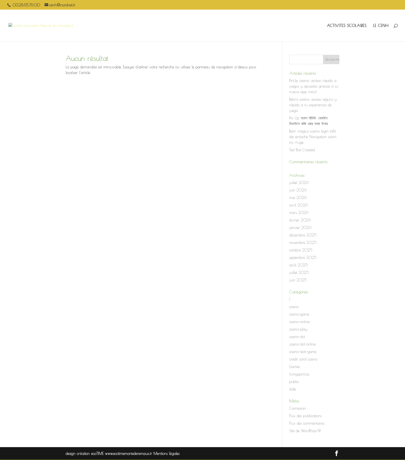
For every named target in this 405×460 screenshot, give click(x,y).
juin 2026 (298, 190)
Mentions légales (167, 453)
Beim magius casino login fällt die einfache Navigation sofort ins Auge (312, 136)
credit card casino (303, 359)
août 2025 (298, 265)
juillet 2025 (299, 272)
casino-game (299, 314)
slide (292, 389)
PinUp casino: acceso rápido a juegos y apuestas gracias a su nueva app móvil (313, 86)
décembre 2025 (302, 235)
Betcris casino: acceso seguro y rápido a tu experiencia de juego (313, 105)
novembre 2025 (302, 242)
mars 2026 (298, 212)
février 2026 (300, 220)
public (294, 381)
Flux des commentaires (306, 423)
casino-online (299, 322)
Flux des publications (305, 416)
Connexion (297, 408)
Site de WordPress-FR (305, 431)
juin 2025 (298, 280)
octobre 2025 (300, 250)
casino (294, 307)
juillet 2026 (299, 182)
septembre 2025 (302, 257)
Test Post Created (302, 150)
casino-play (298, 329)
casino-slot (297, 337)
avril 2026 (298, 205)
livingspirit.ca (299, 374)
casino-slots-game (302, 352)
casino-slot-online (302, 344)
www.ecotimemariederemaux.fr (129, 453)
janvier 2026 (300, 227)
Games (294, 366)
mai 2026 (298, 197)
